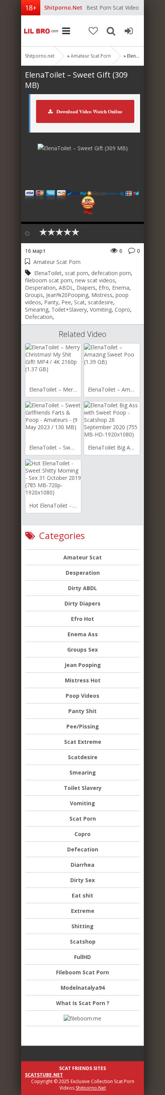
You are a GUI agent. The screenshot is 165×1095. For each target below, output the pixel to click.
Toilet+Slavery (69, 309)
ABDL (66, 287)
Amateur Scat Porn (91, 56)
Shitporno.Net (91, 1088)
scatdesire (100, 302)
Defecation (39, 316)
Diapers (86, 287)
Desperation (40, 287)
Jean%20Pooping (67, 295)
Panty (51, 302)
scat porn (76, 273)
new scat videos (95, 280)
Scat (79, 302)
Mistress (101, 295)
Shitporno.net (40, 30)
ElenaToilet (48, 273)
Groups (34, 295)
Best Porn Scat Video (112, 7)
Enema (120, 287)
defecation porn (111, 273)
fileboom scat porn (48, 280)
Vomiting (101, 309)
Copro (122, 309)
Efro (104, 287)
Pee (66, 302)
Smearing (36, 309)
